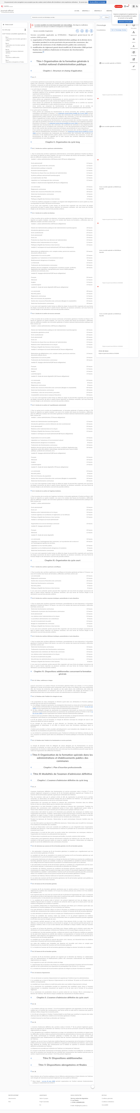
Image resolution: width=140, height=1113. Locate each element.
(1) (43, 52)
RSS (9, 1101)
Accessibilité (105, 1105)
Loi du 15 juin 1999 (48, 1081)
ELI (40, 1105)
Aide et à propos (44, 1098)
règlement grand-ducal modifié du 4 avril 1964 (73, 113)
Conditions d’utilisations (108, 1101)
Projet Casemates (44, 1101)
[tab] (134, 26)
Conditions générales (107, 1098)
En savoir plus (83, 2)
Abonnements (12, 1098)
